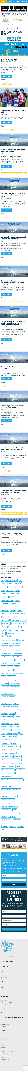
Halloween (4, 646)
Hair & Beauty (16, 643)
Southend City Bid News (8, 783)
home (2, 24)
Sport (9, 83)
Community (5, 470)
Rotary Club (18, 759)
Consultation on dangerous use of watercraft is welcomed (13, 238)
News (11, 726)
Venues (3, 1047)
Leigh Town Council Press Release (10, 686)
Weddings (12, 826)
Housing (18, 663)
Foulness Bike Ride (6, 636)
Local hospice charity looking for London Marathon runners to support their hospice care (13, 323)
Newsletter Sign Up (5, 1010)
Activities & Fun (5, 1059)
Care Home (10, 590)
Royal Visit (13, 763)
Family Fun (11, 626)
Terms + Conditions (6, 1004)
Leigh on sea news (6, 703)
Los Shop (4, 713)
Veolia (23, 823)
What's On (3, 989)
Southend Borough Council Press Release (12, 173)
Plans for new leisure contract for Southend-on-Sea (13, 150)
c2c (3, 829)
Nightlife (3, 1030)
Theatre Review (6, 819)
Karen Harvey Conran (7, 670)
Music (14, 720)
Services (3, 1032)
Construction (5, 606)
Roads (10, 759)
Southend (18, 773)
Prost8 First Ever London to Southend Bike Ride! (11, 60)
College (17, 600)
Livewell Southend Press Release (10, 706)
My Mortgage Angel (7, 723)
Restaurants (17, 756)
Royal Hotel (5, 763)
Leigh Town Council (15, 683)
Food (3, 633)
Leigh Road (5, 683)
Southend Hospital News (8, 799)
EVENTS (10, 1)
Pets (3, 733)
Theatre (4, 816)
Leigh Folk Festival (6, 680)
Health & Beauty (6, 656)
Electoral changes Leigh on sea (17, 613)
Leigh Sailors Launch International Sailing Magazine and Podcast (13, 448)
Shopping (18, 766)
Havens (17, 646)
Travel (11, 823)
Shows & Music (20, 769)
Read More (6, 76)
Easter (19, 610)
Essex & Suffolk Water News (18, 620)
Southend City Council (7, 786)
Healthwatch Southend (8, 660)
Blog (25, 28)
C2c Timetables (5, 977)
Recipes (20, 749)
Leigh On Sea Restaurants (7, 971)
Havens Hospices (17, 650)
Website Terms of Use (6, 1002)
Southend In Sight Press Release (10, 806)
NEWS (3, 1)
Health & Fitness (6, 557)
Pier (21, 733)
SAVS (20, 763)
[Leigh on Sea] (14, 947)
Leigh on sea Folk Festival (17, 690)
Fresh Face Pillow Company (9, 640)
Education (4, 613)
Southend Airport (6, 776)
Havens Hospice (6, 650)
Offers (17, 726)
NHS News (4, 726)
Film (10, 630)
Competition (14, 603)
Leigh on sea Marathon (7, 693)
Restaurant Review (6, 756)
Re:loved (13, 749)
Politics (4, 736)
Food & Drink (10, 633)
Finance (16, 630)
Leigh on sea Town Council (8, 696)
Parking (22, 729)
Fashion (19, 626)
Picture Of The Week (12, 733)
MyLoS (16, 723)
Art (20, 28)
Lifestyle (16, 703)
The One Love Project (7, 813)
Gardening (21, 640)
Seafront (11, 766)
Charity (4, 83)
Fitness (10, 347)
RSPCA (18, 746)
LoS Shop (4, 710)
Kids (17, 670)
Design (13, 610)
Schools (4, 766)
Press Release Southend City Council (11, 739)
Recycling (4, 753)
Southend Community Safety (9, 796)
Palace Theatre (5, 729)
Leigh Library (17, 680)
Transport (4, 823)
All (2, 28)
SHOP (17, 1)
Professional (5, 743)
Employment (5, 616)
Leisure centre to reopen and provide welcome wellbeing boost (13, 534)
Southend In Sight (6, 803)
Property (13, 743)
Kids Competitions (6, 673)
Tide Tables (4, 973)
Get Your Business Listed (7, 1006)
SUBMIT (14, 884)
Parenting (14, 729)
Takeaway (3, 1038)
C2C (21, 587)
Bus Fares (9, 583)
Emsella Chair (15, 616)
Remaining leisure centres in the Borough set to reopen (13, 406)
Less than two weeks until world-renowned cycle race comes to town (13, 195)
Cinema (19, 593)
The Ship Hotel (19, 813)
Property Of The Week (7, 746)
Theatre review (16, 819)
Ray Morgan (5, 749)
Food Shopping (4, 1043)
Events (3, 301)
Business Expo (13, 587)
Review (4, 759)
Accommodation (5, 1024)
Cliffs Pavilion (13, 597)
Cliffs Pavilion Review (7, 600)
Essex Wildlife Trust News (17, 623)
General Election (6, 643)
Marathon (12, 713)
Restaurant (13, 753)
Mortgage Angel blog (7, 716)
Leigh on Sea (5, 690)
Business (8, 385)
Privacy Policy (4, 1000)
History (4, 663)
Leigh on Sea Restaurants (7, 1036)
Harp (11, 646)
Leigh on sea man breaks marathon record (12, 700)
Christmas (11, 593)
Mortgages (18, 716)
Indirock (10, 666)
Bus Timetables (4, 975)
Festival (4, 630)
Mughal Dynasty (6, 720)
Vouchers (3, 992)
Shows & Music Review (7, 769)
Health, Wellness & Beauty (7, 1051)
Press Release (12, 736)
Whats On (20, 826)
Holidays (11, 663)
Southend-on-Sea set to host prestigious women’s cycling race (13, 281)
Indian (3, 666)
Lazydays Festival (18, 673)
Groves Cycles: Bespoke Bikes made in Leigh (14, 367)
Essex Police (5, 623)
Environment (5, 620)
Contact (3, 1012)
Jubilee (17, 666)
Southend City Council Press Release (11, 789)
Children (4, 593)
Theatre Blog (12, 816)
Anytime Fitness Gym (11, 28)
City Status (5, 597)
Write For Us (4, 1008)
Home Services (4, 1053)
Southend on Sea (6, 809)
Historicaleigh (20, 660)
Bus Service (18, 583)
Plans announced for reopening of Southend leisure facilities (13, 491)
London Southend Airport (16, 710)
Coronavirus (5, 610)
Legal (3, 676)
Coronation (14, 606)
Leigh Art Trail (11, 676)
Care (3, 590)
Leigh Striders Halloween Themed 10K (13, 111)
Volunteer (4, 826)
